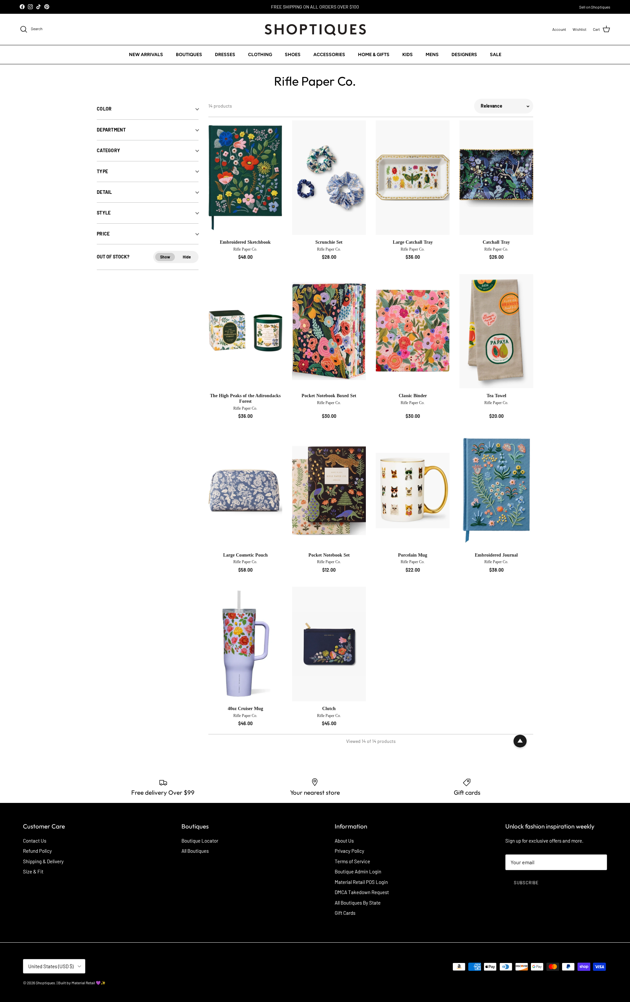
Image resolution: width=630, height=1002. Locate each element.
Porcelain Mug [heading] (412, 555)
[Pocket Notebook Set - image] (329, 490)
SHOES (293, 54)
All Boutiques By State (358, 903)
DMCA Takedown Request (362, 892)
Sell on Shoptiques (594, 7)
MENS (432, 54)
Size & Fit (33, 871)
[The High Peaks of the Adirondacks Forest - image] (245, 331)
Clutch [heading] (329, 708)
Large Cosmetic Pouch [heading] (245, 555)
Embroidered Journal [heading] (496, 555)
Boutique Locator (199, 841)
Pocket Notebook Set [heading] (329, 555)
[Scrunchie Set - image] (329, 177)
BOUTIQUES (189, 54)
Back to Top (520, 741)
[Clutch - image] (329, 644)
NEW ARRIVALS (146, 54)
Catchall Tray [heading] (496, 242)
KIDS (407, 54)
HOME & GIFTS (373, 54)
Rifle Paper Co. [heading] (245, 249)
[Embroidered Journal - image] (496, 490)
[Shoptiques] (315, 29)
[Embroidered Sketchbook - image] (245, 177)
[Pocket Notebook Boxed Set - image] (329, 331)
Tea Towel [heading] (496, 395)
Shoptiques (45, 982)
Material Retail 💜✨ (89, 982)
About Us (344, 841)
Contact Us (34, 841)
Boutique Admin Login (358, 871)
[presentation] (245, 250)
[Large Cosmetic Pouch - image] (245, 490)
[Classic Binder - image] (413, 331)
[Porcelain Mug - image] (413, 490)
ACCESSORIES (329, 54)
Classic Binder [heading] (413, 395)
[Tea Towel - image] (496, 331)
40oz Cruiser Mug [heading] (245, 708)
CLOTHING (260, 54)
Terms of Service (352, 861)
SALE (495, 54)
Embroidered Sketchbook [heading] (245, 242)
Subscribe (526, 882)
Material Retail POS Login (361, 882)
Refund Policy (37, 851)
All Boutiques (195, 851)
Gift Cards (345, 913)
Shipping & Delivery (43, 861)
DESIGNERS (464, 54)
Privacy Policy (349, 851)
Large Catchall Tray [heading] (413, 242)
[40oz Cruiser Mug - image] (245, 644)
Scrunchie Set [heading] (329, 242)
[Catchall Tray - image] (496, 177)
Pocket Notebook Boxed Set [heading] (329, 395)
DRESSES (225, 54)
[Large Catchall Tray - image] (413, 177)
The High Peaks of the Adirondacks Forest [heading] (245, 398)
